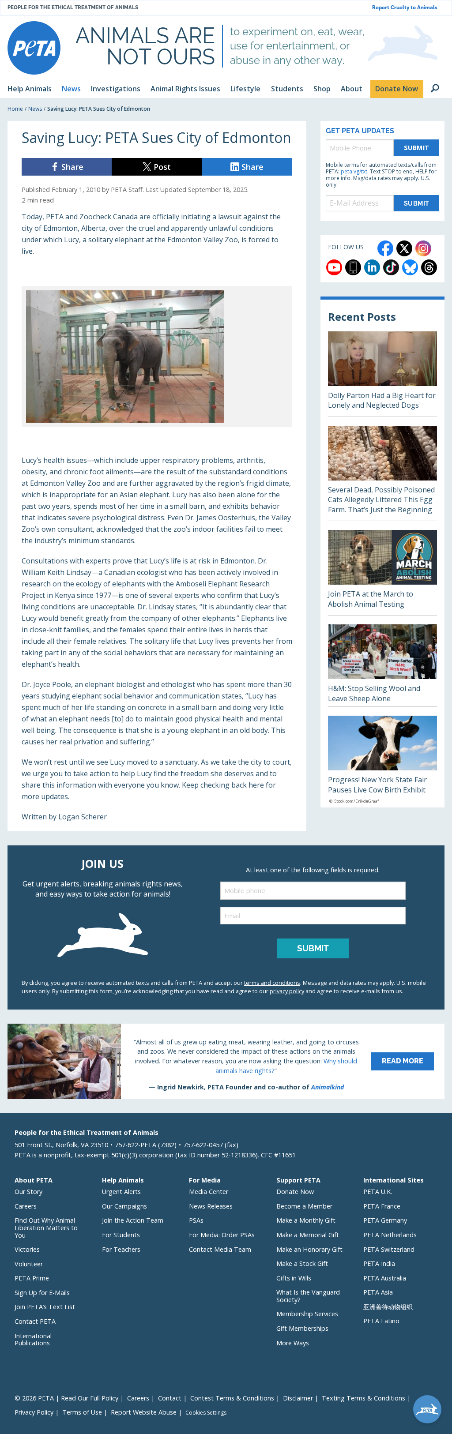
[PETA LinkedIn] (372, 267)
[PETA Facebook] (385, 248)
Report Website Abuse (144, 1412)
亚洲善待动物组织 (388, 1307)
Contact (169, 1398)
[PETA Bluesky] (410, 267)
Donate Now (295, 1191)
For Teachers (121, 1249)
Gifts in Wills (293, 1278)
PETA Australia (384, 1278)
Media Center (208, 1191)
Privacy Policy (34, 1412)
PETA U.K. (377, 1191)
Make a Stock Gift (302, 1263)
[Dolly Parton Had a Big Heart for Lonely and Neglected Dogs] (382, 374)
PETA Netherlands (390, 1235)
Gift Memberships (302, 1328)
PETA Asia (378, 1292)
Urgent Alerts (121, 1191)
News (35, 109)
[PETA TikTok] (391, 267)
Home (15, 109)
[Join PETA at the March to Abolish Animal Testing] (382, 572)
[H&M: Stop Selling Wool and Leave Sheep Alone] (382, 665)
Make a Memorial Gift (307, 1235)
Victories (27, 1249)
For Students (121, 1235)
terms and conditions (272, 983)
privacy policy (287, 991)
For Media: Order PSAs (222, 1235)
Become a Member (304, 1206)
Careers (26, 1206)
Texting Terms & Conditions (363, 1398)
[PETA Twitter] (404, 248)
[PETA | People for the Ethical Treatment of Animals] (34, 48)
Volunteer (29, 1264)
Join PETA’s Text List (45, 1307)
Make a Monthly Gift (305, 1220)
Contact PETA (35, 1321)
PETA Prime (32, 1278)
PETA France (381, 1206)
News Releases (211, 1206)
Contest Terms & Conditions (232, 1398)
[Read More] (226, 1061)
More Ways (292, 1343)
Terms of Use (82, 1412)
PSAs (196, 1220)
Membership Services (307, 1314)
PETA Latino (381, 1321)
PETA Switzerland (388, 1249)
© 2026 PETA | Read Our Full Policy (66, 1398)
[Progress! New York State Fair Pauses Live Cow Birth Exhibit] (382, 761)
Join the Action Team (132, 1220)
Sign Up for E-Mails (42, 1292)
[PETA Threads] (429, 267)
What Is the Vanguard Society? (308, 1296)
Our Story (28, 1191)
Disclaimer (298, 1398)
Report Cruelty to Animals (404, 8)
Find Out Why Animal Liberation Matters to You (46, 1227)
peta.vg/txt (354, 171)
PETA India (379, 1263)
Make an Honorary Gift (309, 1249)
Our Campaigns (124, 1206)
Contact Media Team (220, 1249)
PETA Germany (385, 1220)
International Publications (33, 1340)
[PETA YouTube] (334, 267)
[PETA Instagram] (423, 248)
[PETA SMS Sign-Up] (353, 267)
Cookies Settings (205, 1413)
